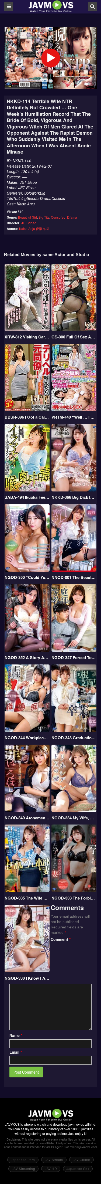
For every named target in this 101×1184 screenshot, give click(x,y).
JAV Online (81, 1159)
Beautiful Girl (27, 217)
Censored (58, 217)
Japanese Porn (23, 1159)
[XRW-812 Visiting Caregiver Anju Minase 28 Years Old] (27, 297)
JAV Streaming (23, 1168)
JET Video (28, 222)
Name (15, 1035)
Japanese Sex (78, 1168)
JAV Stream (54, 1159)
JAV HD (51, 1168)
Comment (61, 939)
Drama (72, 217)
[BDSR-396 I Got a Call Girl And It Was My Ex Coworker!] (27, 377)
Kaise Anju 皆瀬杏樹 (34, 228)
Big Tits (44, 217)
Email (15, 1052)
